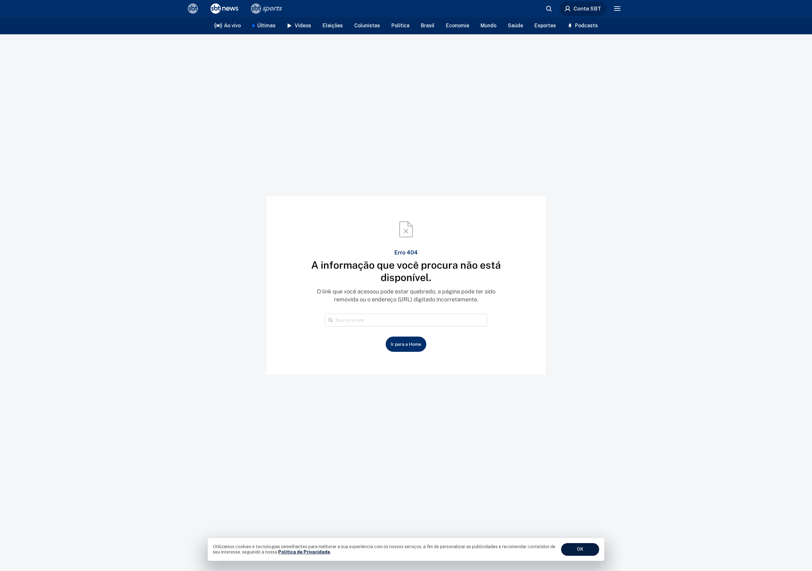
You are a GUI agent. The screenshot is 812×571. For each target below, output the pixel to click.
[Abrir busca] (548, 8)
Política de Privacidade (304, 552)
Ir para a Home (406, 344)
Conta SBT (587, 8)
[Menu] (617, 9)
